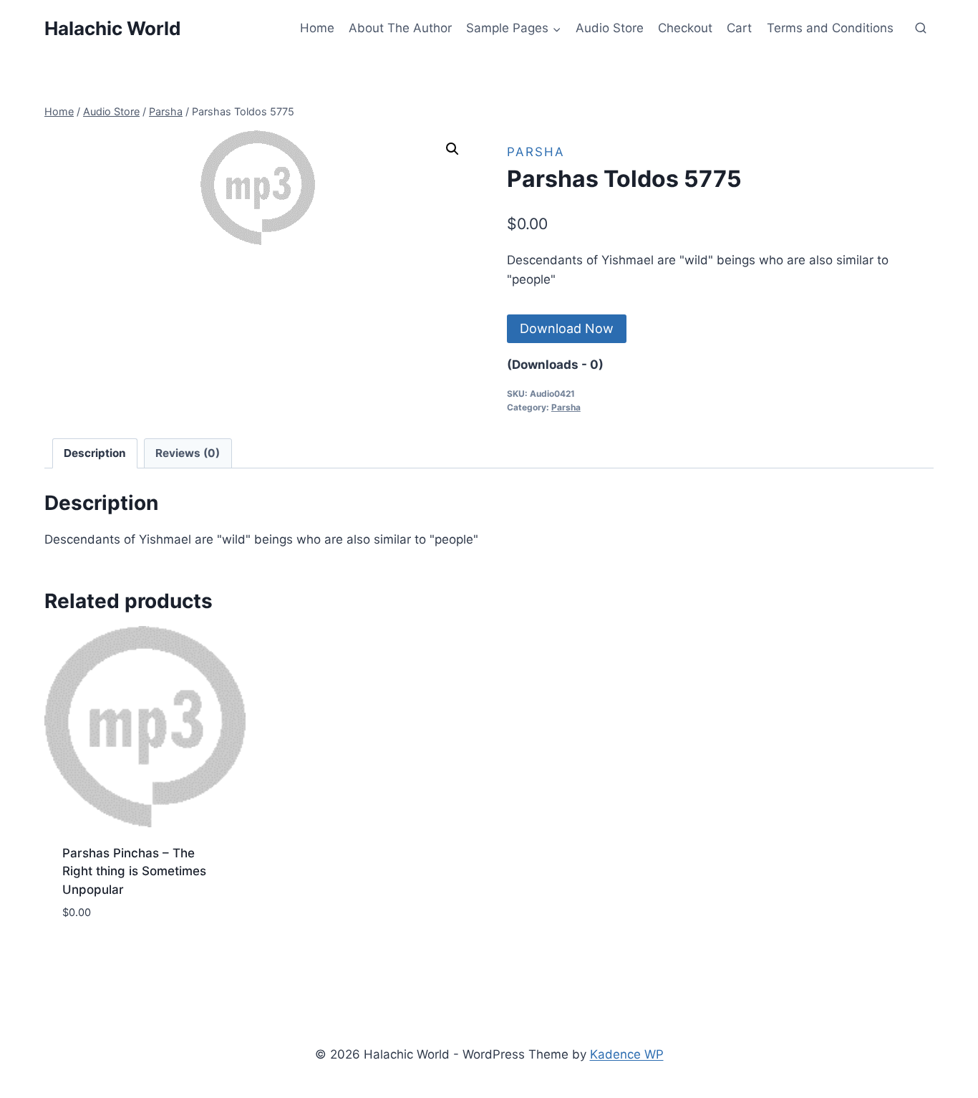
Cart (739, 28)
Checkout (685, 28)
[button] (452, 149)
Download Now (567, 328)
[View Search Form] (921, 29)
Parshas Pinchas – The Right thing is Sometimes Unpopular (134, 871)
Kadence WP (627, 1054)
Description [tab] (95, 453)
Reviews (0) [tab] (187, 453)
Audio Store (610, 28)
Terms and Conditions (830, 28)
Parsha (536, 152)
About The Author (400, 28)
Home (317, 28)
